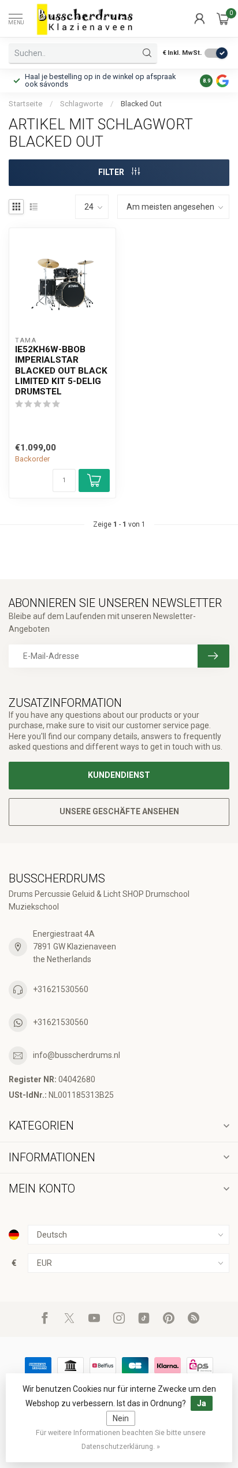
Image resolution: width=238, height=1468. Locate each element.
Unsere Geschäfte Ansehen (119, 811)
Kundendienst (119, 775)
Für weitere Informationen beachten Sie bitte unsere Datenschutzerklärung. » (121, 1439)
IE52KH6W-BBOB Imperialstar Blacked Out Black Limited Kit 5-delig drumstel (61, 370)
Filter (112, 172)
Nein (121, 1418)
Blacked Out (141, 103)
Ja (201, 1403)
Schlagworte (81, 103)
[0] (223, 18)
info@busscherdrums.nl (76, 1055)
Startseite (25, 103)
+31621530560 (60, 989)
